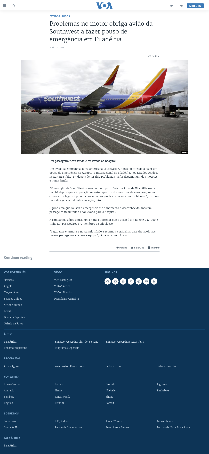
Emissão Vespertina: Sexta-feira (125, 341)
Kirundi (59, 403)
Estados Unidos (59, 16)
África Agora (11, 366)
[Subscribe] (146, 281)
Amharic (9, 390)
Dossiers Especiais (14, 317)
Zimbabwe (163, 390)
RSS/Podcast (62, 421)
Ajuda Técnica (114, 421)
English (8, 403)
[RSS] (154, 281)
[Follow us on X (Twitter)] (131, 281)
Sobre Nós (10, 421)
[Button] (154, 56)
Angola (8, 286)
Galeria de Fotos (13, 323)
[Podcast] (139, 281)
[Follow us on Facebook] (107, 281)
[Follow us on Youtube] (115, 281)
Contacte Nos (12, 427)
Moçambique (11, 292)
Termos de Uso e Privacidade (173, 427)
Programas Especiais (67, 348)
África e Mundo (13, 304)
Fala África (10, 341)
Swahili (110, 384)
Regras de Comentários (68, 427)
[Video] (172, 5)
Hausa (58, 390)
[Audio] (182, 5)
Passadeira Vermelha (66, 298)
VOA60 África (62, 286)
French (59, 384)
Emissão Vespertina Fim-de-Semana (76, 341)
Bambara (9, 396)
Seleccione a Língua (117, 427)
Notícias (9, 280)
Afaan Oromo (12, 384)
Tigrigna (162, 384)
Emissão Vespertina (15, 348)
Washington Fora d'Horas (70, 366)
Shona (109, 396)
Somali (110, 403)
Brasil (7, 311)
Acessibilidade (165, 421)
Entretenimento (166, 366)
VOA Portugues (63, 280)
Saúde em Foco (114, 366)
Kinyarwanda (62, 396)
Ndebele (110, 390)
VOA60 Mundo (63, 292)
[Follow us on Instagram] (123, 281)
